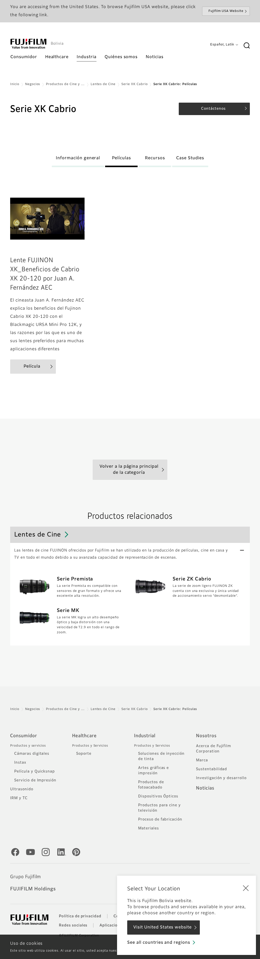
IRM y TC (19, 798)
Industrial (144, 736)
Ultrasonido (21, 789)
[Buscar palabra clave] (246, 46)
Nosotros (206, 736)
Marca (202, 760)
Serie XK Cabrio (134, 84)
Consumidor (23, 736)
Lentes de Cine (103, 84)
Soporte (83, 754)
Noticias (205, 788)
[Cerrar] (246, 888)
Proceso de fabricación (160, 819)
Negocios (32, 84)
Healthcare (84, 736)
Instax (20, 762)
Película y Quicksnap (34, 771)
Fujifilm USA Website (225, 11)
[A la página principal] (28, 44)
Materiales (148, 828)
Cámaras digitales (31, 754)
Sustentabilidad (211, 769)
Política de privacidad (80, 916)
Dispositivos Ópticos (158, 796)
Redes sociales (73, 925)
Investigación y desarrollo (221, 778)
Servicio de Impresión (35, 780)
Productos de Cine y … (65, 84)
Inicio (14, 84)
